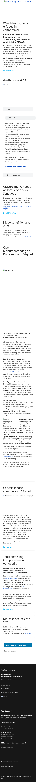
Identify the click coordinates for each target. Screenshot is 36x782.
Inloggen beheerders (7, 734)
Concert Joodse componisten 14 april (17, 489)
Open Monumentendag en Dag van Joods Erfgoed (18, 251)
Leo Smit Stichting (11, 578)
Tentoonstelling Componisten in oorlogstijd (13, 560)
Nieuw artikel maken (7, 736)
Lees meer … (9, 70)
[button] (18, 109)
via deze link (29, 237)
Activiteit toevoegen (7, 738)
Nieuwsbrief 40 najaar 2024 (17, 224)
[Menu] (27, 8)
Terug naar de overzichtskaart (15, 166)
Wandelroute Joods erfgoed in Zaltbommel (15, 26)
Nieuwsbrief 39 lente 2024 (16, 620)
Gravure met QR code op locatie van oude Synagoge (17, 190)
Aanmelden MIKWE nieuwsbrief (10, 729)
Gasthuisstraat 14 (14, 80)
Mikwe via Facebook (7, 747)
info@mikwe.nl (8, 457)
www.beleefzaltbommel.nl (11, 372)
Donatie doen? (5, 727)
